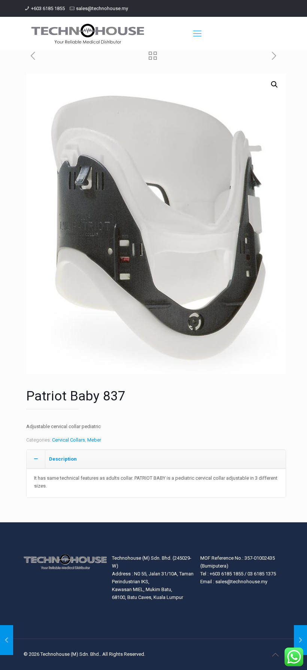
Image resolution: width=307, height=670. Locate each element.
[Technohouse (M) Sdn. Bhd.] (88, 33)
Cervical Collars (68, 440)
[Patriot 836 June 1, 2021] (6, 640)
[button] (274, 84)
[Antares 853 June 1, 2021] (300, 640)
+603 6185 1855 (48, 8)
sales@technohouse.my (102, 8)
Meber (94, 440)
